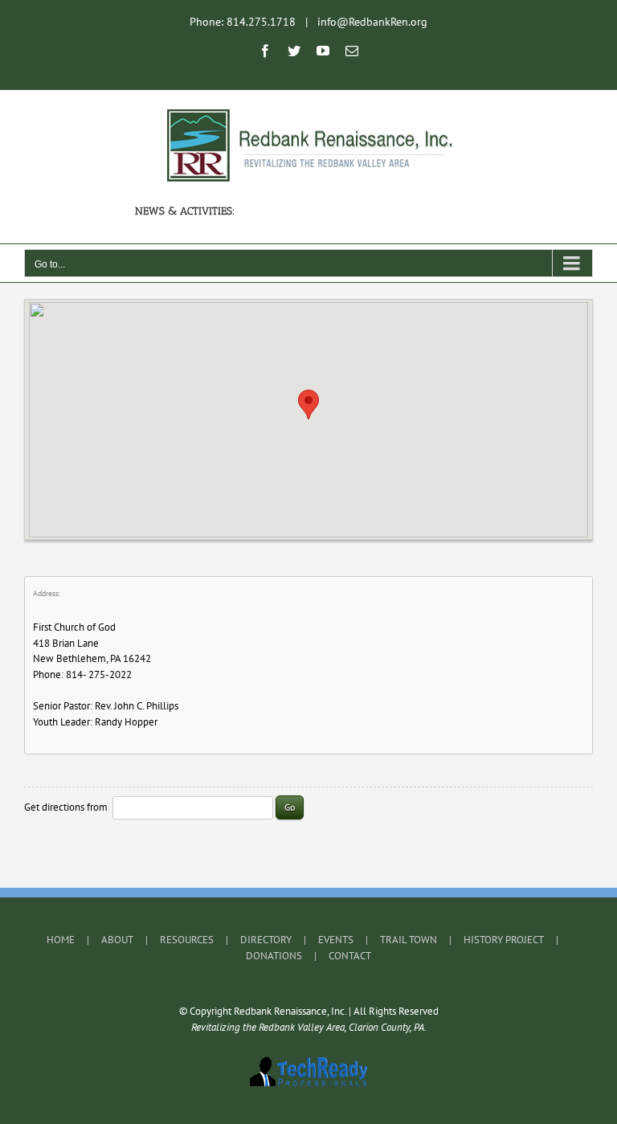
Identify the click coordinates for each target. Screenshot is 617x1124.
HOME (61, 939)
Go (289, 807)
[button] (308, 404)
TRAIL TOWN (408, 939)
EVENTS (335, 939)
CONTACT (350, 956)
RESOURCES (187, 939)
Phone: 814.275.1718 (243, 21)
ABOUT (117, 939)
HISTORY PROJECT (504, 939)
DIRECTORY (266, 939)
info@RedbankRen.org (372, 21)
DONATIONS (274, 956)
